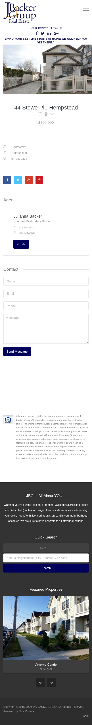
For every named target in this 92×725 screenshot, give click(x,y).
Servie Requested (30, 142)
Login (85, 716)
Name (20, 81)
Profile (21, 244)
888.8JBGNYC (39, 28)
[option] (46, 634)
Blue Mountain (27, 711)
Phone (20, 123)
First (16, 96)
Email (19, 104)
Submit (21, 162)
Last (50, 96)
